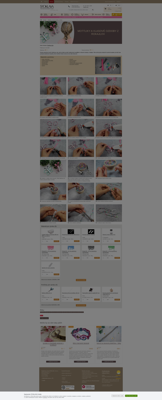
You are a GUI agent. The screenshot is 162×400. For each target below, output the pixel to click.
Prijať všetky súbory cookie (131, 395)
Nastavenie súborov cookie (117, 395)
